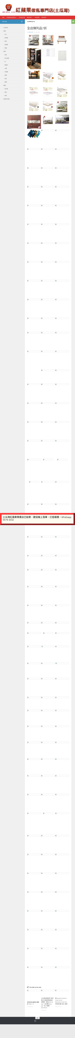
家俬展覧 (37, 17)
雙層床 (6, 65)
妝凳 (6, 54)
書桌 (6, 78)
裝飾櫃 (6, 37)
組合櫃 (6, 88)
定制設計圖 (22, 17)
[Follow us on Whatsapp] (22, 21)
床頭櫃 (6, 71)
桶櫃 (6, 82)
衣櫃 (6, 68)
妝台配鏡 (7, 58)
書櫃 (6, 75)
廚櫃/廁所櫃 (6, 99)
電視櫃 (6, 44)
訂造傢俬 (6, 27)
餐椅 (6, 95)
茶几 (6, 34)
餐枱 (6, 92)
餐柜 (6, 41)
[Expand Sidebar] (73, 21)
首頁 (3, 17)
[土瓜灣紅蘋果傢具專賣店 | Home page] (35, 8)
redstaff (31, 32)
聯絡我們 (44, 17)
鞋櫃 (6, 48)
